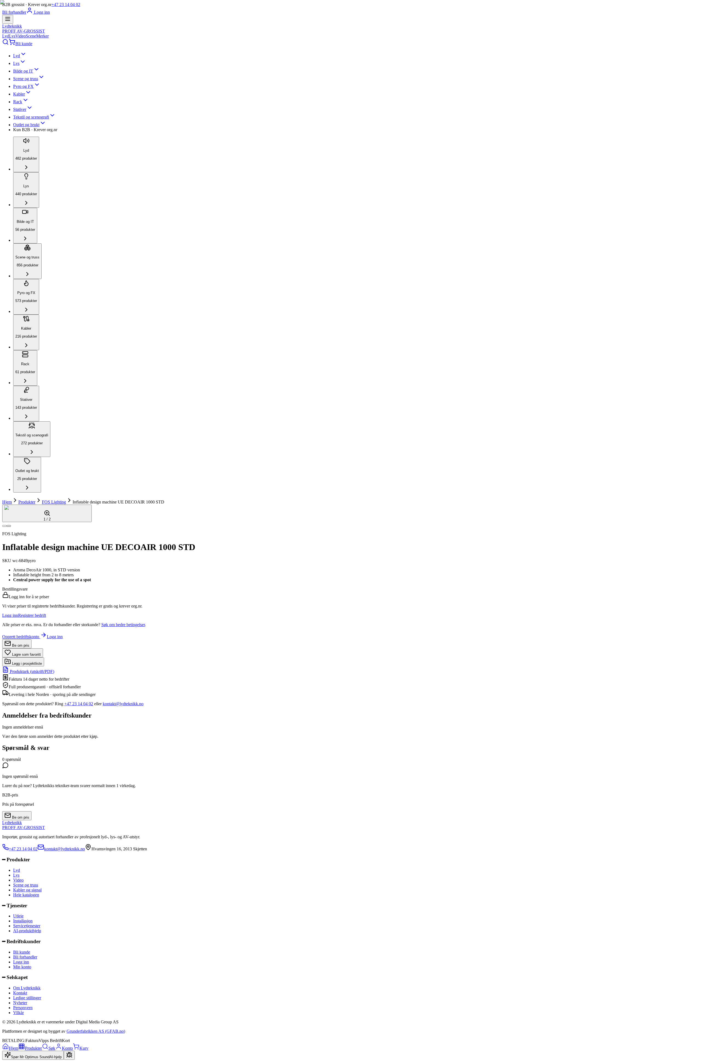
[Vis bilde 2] (9, 526)
